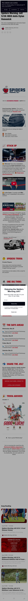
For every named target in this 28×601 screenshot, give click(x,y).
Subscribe (14, 304)
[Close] (24, 288)
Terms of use (7, 308)
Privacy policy (15, 308)
